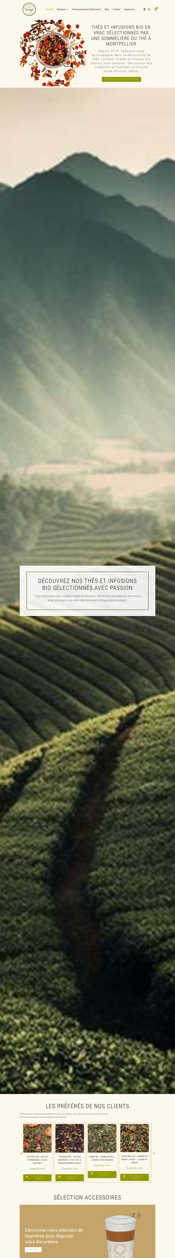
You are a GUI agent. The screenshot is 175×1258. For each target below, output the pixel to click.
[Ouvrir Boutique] (67, 9)
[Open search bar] (149, 9)
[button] (39, 1174)
